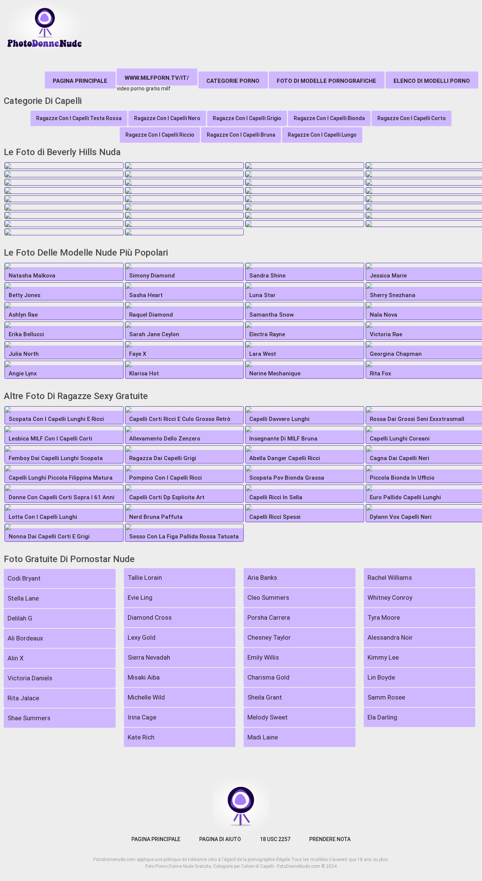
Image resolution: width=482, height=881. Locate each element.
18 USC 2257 (275, 839)
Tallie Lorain (145, 577)
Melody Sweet (267, 717)
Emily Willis (263, 657)
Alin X (16, 658)
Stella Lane (23, 598)
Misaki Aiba (144, 677)
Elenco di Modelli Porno (432, 81)
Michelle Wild (146, 697)
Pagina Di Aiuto (220, 839)
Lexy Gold (142, 637)
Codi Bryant (24, 578)
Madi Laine (262, 737)
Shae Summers (29, 718)
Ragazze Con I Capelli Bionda (329, 118)
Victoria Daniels (30, 678)
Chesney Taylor (269, 637)
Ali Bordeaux (25, 638)
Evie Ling (140, 597)
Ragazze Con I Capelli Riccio (159, 135)
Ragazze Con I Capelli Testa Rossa (79, 118)
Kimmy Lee (383, 657)
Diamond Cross (150, 617)
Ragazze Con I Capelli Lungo (322, 135)
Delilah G (20, 618)
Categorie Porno (232, 81)
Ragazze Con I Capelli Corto (411, 118)
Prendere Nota (330, 839)
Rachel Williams (390, 577)
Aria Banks (262, 577)
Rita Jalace (23, 698)
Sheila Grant (264, 697)
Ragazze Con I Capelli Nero (167, 118)
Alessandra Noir (390, 637)
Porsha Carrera (268, 617)
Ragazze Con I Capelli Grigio (247, 118)
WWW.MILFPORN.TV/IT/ (157, 78)
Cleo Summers (268, 597)
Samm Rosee (386, 697)
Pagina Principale (80, 81)
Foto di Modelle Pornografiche (326, 81)
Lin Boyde (381, 677)
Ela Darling (382, 717)
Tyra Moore (384, 617)
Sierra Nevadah (149, 657)
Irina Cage (142, 717)
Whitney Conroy (390, 597)
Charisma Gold (268, 677)
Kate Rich (141, 737)
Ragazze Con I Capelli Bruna (241, 135)
